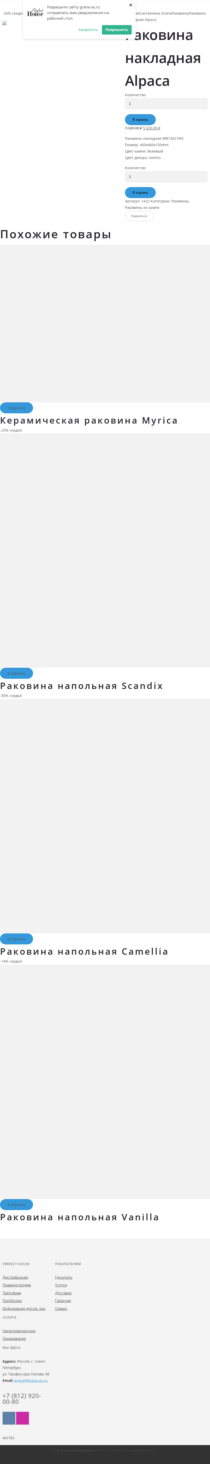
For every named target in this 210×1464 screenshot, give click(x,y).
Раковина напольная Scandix (82, 686)
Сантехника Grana (155, 13)
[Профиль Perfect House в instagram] (22, 1418)
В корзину (140, 120)
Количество (135, 94)
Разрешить (117, 29)
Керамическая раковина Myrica (89, 420)
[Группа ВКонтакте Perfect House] (9, 1418)
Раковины (180, 13)
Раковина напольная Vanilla (80, 1217)
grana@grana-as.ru (31, 1380)
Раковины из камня (142, 207)
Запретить (88, 29)
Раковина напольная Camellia (84, 951)
